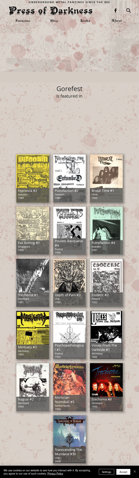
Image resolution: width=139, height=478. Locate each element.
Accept (123, 472)
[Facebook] (115, 10)
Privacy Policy (55, 473)
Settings (106, 472)
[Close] (134, 472)
